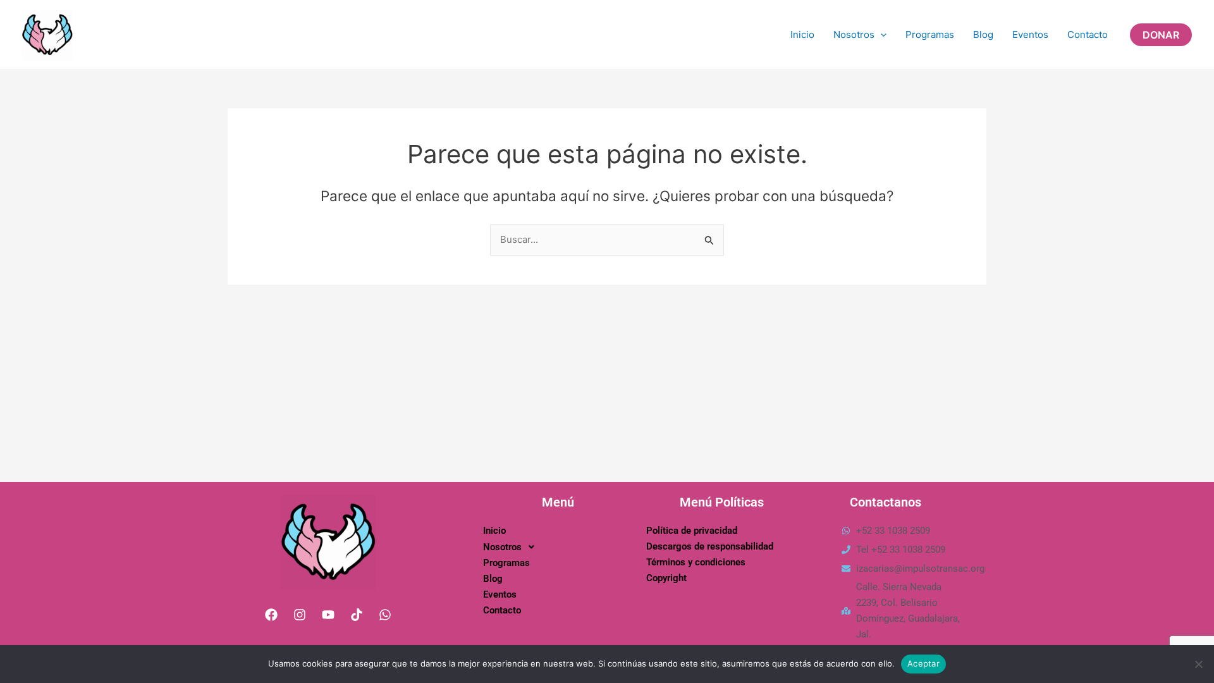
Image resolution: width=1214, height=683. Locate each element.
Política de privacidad (691, 530)
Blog (983, 34)
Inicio (802, 34)
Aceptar (923, 663)
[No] (1198, 664)
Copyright (666, 578)
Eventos (1030, 34)
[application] (880, 34)
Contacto (1087, 34)
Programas (929, 34)
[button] (1161, 34)
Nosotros (853, 34)
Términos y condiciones (695, 562)
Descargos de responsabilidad (709, 546)
